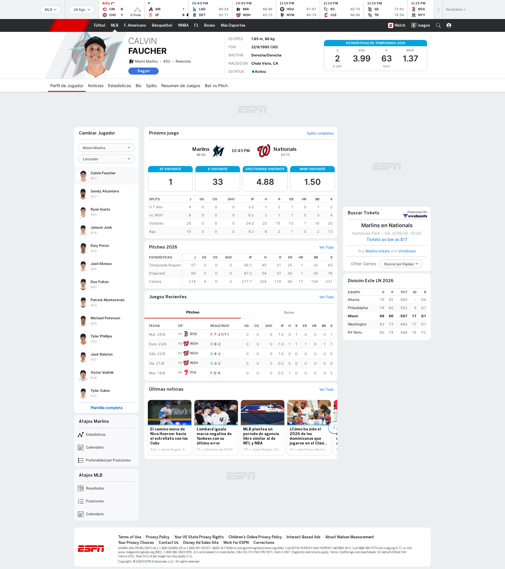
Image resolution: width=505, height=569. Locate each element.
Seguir (143, 71)
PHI (193, 372)
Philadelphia (358, 308)
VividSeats (417, 212)
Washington (357, 324)
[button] (438, 25)
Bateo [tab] (289, 312)
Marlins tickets (378, 251)
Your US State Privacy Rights (199, 537)
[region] (241, 215)
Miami (353, 316)
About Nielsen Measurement (349, 537)
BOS (193, 334)
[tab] (192, 312)
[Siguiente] (438, 9)
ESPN (69, 25)
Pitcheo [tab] (192, 312)
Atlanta (353, 299)
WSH (194, 343)
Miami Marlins (146, 61)
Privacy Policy (158, 537)
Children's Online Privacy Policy (255, 537)
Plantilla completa (106, 408)
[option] (169, 427)
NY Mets (355, 332)
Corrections (263, 543)
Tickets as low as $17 (386, 239)
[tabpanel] (240, 348)
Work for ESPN (236, 543)
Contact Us (169, 543)
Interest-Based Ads (304, 537)
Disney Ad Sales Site (201, 543)
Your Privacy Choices (136, 543)
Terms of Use (129, 537)
